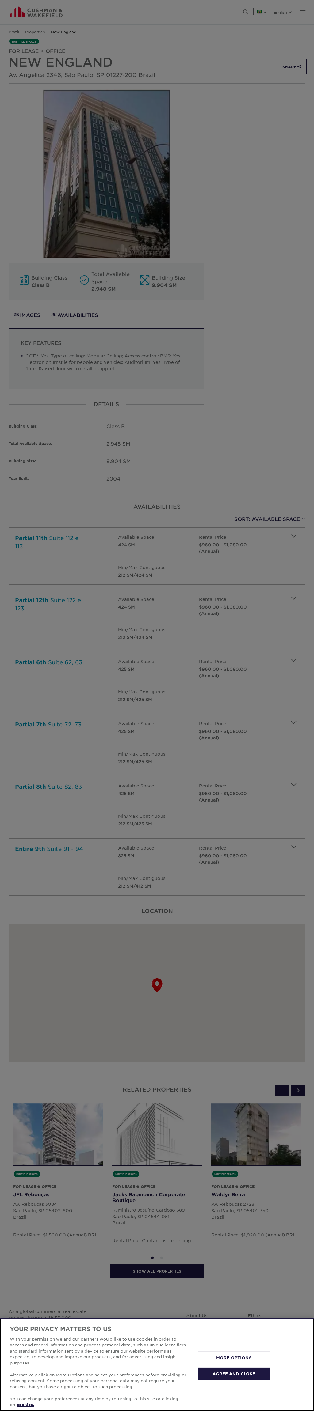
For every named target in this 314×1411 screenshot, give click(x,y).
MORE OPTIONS (234, 1357)
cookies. (25, 1404)
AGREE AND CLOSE (234, 1373)
